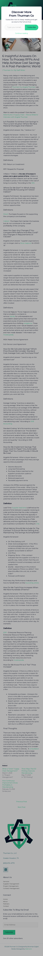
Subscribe (31, 27)
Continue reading (21, 33)
